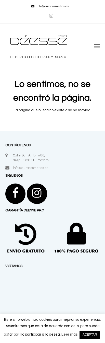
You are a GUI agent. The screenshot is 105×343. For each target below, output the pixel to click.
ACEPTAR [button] (90, 334)
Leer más (69, 334)
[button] (97, 46)
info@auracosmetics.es (30, 168)
